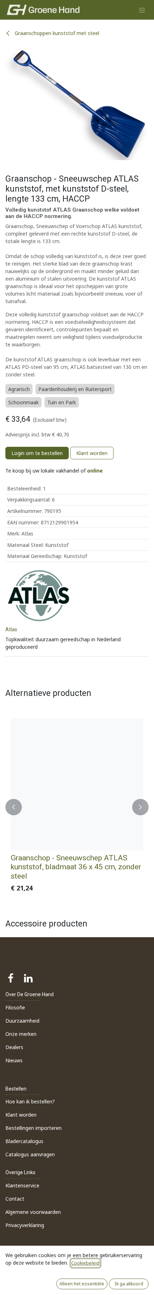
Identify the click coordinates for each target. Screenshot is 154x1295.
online (95, 470)
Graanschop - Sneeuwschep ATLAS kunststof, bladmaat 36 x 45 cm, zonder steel (76, 866)
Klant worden (91, 453)
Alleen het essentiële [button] (81, 1284)
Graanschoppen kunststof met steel (56, 33)
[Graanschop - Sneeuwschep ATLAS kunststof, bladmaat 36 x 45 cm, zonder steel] (77, 784)
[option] (77, 806)
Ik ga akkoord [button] (129, 1284)
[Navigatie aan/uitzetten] (142, 10)
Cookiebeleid (85, 1263)
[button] (13, 806)
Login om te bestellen (37, 453)
